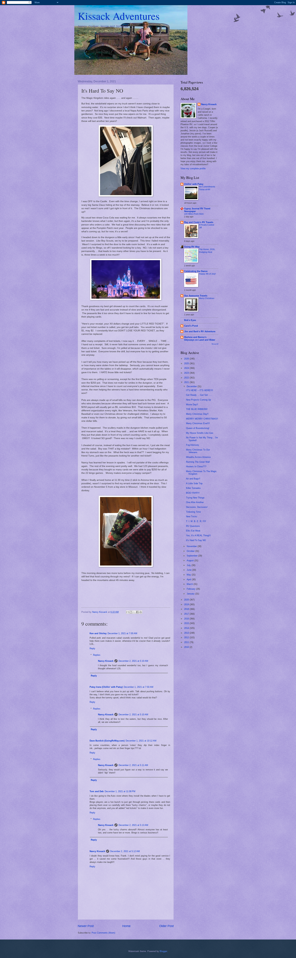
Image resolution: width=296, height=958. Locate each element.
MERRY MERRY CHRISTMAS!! (202, 418)
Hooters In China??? (196, 466)
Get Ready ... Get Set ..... (199, 395)
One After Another (195, 502)
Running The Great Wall (198, 462)
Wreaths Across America (198, 457)
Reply (92, 648)
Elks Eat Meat (193, 530)
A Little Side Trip (194, 483)
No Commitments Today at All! (207, 188)
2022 (187, 377)
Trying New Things (195, 497)
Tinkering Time (193, 512)
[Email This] (127, 612)
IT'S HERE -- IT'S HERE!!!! (199, 390)
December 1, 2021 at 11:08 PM (120, 791)
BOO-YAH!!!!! (193, 493)
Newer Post (86, 926)
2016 (187, 618)
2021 (187, 382)
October (191, 551)
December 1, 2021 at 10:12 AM (141, 740)
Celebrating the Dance (195, 271)
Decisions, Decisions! (197, 507)
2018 (187, 609)
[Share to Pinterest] (140, 612)
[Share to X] (134, 612)
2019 (187, 604)
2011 (187, 642)
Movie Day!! (192, 404)
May (189, 574)
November (192, 546)
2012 (187, 637)
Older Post (166, 926)
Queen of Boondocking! (197, 428)
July (189, 565)
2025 (187, 363)
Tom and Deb (97, 791)
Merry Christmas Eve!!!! (198, 423)
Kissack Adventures (118, 16)
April (189, 579)
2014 (187, 628)
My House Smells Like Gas (199, 433)
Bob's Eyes (190, 320)
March (190, 584)
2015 (187, 623)
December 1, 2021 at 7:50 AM (138, 687)
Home (126, 926)
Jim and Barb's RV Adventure (199, 331)
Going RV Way (192, 246)
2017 (187, 614)
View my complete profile (193, 168)
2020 (187, 599)
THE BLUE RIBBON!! (197, 409)
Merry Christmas (206, 298)
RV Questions (193, 526)
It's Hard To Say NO (196, 540)
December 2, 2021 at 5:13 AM (133, 825)
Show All (215, 344)
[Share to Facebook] (137, 612)
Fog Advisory (192, 445)
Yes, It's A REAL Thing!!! (198, 535)
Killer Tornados (193, 488)
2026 (187, 358)
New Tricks (191, 516)
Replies (96, 655)
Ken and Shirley (98, 633)
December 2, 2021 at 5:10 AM (133, 661)
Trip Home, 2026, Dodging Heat (207, 250)
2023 (187, 373)
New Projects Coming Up (198, 399)
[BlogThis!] (131, 612)
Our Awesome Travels (195, 295)
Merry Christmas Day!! (197, 414)
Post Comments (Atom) (103, 932)
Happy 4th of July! (207, 274)
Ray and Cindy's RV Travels (198, 222)
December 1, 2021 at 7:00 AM (122, 633)
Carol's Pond (191, 326)
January (191, 593)
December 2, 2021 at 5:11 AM (133, 765)
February (191, 589)
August (190, 560)
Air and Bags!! (193, 478)
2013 (187, 633)
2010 (187, 647)
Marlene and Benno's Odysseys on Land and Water (199, 338)
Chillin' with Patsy (193, 184)
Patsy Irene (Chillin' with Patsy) (106, 687)
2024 (187, 368)
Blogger (163, 951)
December (192, 386)
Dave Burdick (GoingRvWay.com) (107, 740)
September (192, 555)
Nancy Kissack (105, 661)
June (189, 570)
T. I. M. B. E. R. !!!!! (196, 521)
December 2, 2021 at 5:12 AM (125, 851)
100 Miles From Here (194, 214)
